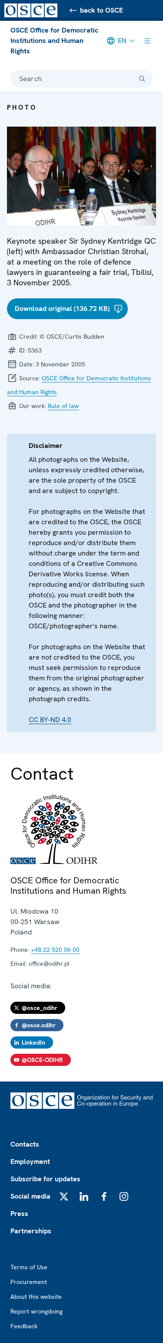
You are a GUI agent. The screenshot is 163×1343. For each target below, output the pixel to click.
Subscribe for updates (45, 1178)
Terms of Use (28, 1267)
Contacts (24, 1144)
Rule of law (63, 406)
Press (19, 1213)
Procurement (28, 1282)
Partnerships (30, 1230)
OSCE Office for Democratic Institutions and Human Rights (54, 41)
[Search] (142, 79)
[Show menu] (147, 40)
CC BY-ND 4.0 (50, 719)
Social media (30, 1196)
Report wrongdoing (36, 1311)
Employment (30, 1161)
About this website (36, 1297)
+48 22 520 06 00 (55, 950)
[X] (63, 1196)
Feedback (23, 1326)
